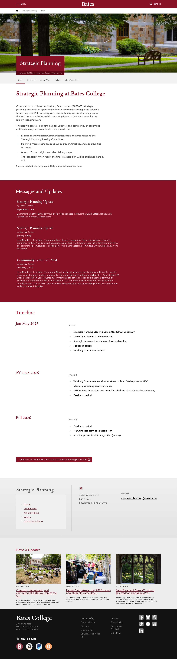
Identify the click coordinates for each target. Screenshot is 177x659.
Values (57, 80)
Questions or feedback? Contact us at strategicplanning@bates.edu (53, 459)
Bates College (34, 618)
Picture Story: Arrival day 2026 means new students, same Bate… (88, 592)
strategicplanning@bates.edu (139, 498)
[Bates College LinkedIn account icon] (141, 630)
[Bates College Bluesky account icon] (148, 617)
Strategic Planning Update (35, 202)
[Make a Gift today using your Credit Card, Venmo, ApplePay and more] (19, 646)
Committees (31, 80)
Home (20, 80)
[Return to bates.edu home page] (18, 11)
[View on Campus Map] (81, 488)
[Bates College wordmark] (88, 4)
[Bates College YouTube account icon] (154, 624)
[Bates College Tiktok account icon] (141, 624)
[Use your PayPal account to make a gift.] (39, 646)
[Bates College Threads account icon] (154, 617)
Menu (23, 4)
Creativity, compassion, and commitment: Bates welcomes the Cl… (36, 593)
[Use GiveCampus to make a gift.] (48, 646)
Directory (85, 626)
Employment (86, 630)
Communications (88, 622)
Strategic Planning (30, 11)
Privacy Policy (117, 622)
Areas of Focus (45, 80)
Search (157, 4)
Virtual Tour (116, 633)
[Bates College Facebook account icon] (141, 617)
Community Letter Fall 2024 (37, 260)
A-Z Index (115, 618)
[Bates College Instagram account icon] (148, 624)
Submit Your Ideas (71, 80)
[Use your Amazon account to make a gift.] (29, 646)
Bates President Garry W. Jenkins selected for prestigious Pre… (135, 592)
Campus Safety (87, 618)
